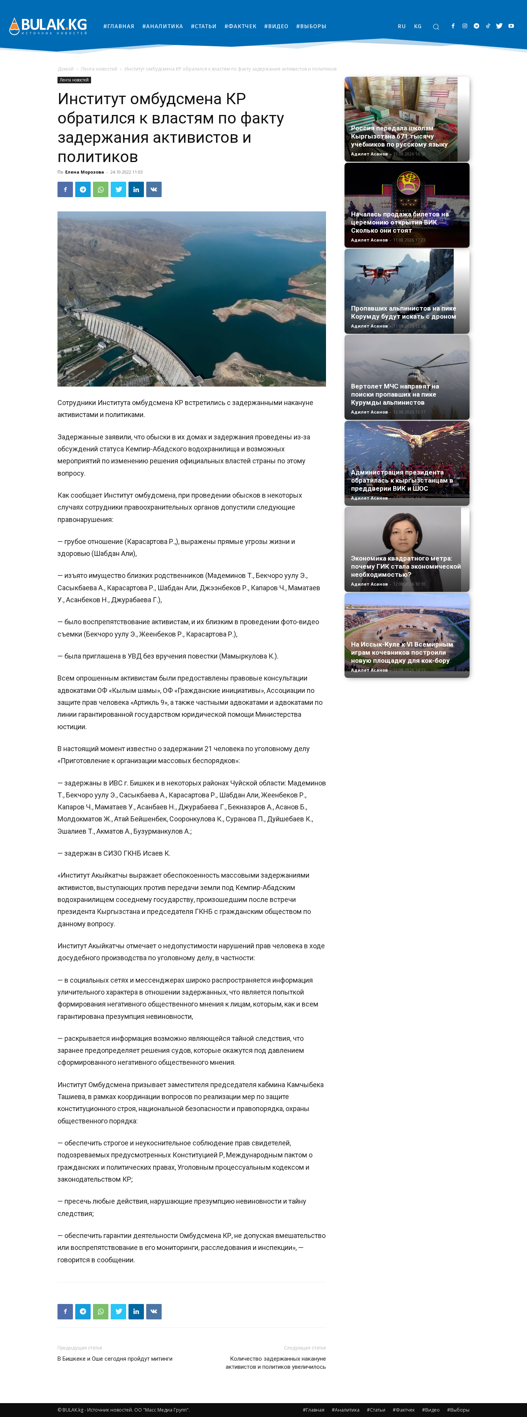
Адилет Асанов (369, 154)
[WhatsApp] (100, 189)
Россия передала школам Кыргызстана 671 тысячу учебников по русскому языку (399, 136)
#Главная (313, 1410)
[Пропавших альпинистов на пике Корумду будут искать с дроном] (407, 291)
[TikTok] (488, 26)
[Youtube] (511, 26)
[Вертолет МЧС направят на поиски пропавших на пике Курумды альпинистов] (407, 377)
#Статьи (376, 1410)
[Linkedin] (136, 189)
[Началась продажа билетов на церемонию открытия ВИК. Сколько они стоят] (407, 205)
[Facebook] (453, 26)
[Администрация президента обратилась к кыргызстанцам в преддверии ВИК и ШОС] (407, 459)
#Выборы (458, 1410)
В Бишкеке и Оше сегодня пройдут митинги (114, 1358)
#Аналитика (346, 1410)
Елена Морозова (84, 172)
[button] (436, 26)
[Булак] (47, 26)
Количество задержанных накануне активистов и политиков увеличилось (276, 1362)
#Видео (431, 1410)
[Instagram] (464, 26)
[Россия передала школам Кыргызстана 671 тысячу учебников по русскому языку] (407, 119)
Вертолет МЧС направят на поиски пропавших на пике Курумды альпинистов (395, 394)
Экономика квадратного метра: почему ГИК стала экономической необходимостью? (406, 566)
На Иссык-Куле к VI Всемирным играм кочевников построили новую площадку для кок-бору (402, 652)
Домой (65, 69)
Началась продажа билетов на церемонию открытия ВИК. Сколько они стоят (400, 222)
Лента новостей (99, 69)
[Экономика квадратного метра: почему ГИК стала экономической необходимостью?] (407, 549)
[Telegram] (476, 26)
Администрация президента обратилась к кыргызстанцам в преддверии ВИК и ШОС (402, 480)
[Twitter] (499, 26)
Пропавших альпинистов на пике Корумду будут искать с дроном (403, 312)
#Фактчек (404, 1410)
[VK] (154, 189)
